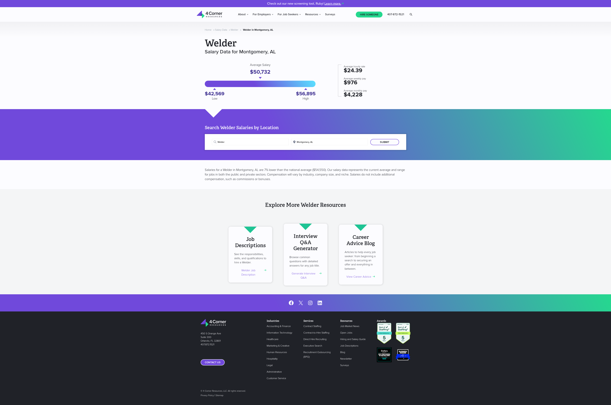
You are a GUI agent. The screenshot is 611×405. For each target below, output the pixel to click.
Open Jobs (346, 332)
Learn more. (332, 4)
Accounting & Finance (279, 326)
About (242, 14)
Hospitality (272, 358)
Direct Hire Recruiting (315, 339)
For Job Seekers (288, 14)
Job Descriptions (349, 345)
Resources (311, 14)
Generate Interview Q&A (303, 275)
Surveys (330, 14)
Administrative (274, 371)
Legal (270, 365)
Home (208, 29)
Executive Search (312, 345)
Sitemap (219, 395)
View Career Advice (358, 276)
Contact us (213, 362)
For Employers (262, 14)
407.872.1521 (207, 344)
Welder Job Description (248, 272)
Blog (342, 352)
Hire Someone (369, 14)
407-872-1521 (395, 14)
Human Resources (277, 352)
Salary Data (221, 29)
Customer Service (276, 378)
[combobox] (250, 142)
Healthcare (272, 339)
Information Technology (279, 332)
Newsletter (346, 358)
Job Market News (349, 326)
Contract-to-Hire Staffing (316, 332)
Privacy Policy (207, 395)
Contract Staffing (312, 326)
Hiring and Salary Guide (353, 339)
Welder (234, 29)
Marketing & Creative (278, 345)
